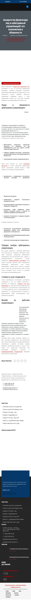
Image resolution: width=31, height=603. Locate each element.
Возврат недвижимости (10, 415)
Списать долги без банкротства (12, 409)
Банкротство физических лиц (18, 35)
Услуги (13, 591)
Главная (5, 35)
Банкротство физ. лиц (9, 412)
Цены (20, 591)
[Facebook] (14, 360)
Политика (17, 595)
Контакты (16, 593)
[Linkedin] (25, 360)
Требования (8, 593)
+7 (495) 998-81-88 (8, 383)
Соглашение (8, 597)
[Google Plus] (21, 360)
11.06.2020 (13, 551)
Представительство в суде (11, 423)
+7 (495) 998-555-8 (8, 385)
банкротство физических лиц (21, 86)
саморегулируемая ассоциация (17, 260)
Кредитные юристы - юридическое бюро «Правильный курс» (15, 586)
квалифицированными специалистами (12, 351)
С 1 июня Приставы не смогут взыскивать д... (19, 548)
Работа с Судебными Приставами (13, 420)
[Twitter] (18, 360)
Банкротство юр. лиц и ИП (11, 418)
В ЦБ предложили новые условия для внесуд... (19, 557)
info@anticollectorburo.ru (10, 388)
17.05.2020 (13, 559)
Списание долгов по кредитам (12, 406)
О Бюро (7, 591)
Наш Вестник (8, 595)
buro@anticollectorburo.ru (10, 389)
